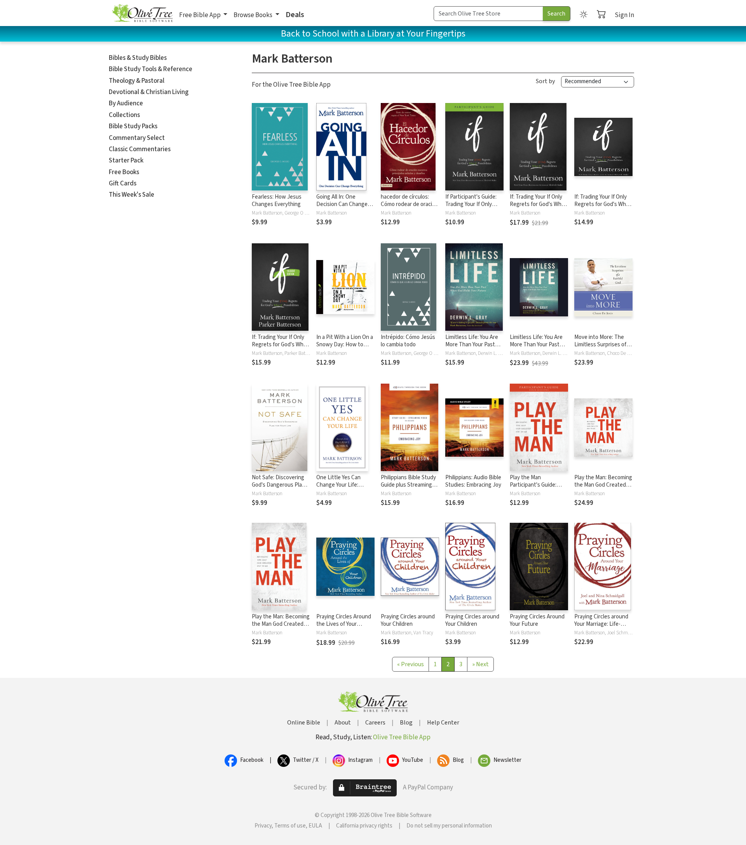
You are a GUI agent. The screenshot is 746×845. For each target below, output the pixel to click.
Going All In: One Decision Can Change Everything (342, 204)
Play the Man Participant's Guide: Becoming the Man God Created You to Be (538, 488)
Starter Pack (126, 160)
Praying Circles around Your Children (408, 620)
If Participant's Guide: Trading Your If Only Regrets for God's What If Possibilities (473, 208)
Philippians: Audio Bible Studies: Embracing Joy (473, 481)
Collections (124, 115)
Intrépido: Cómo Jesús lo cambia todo (408, 341)
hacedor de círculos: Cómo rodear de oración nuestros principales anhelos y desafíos (409, 208)
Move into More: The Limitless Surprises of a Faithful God (602, 344)
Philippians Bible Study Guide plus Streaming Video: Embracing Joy (408, 484)
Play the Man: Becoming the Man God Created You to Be (603, 484)
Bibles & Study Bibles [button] (138, 58)
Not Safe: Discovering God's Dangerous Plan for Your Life (278, 484)
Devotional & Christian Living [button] (148, 92)
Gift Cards (122, 183)
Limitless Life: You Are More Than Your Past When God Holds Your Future (471, 348)
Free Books (124, 172)
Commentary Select (137, 138)
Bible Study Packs (133, 126)
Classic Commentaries (140, 149)
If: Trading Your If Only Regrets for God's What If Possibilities (538, 204)
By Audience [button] (126, 103)
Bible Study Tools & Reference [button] (150, 69)
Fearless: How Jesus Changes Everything (277, 200)
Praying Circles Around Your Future (537, 620)
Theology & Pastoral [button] (136, 81)
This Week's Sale (131, 194)
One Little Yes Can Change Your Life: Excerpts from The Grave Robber (338, 488)
